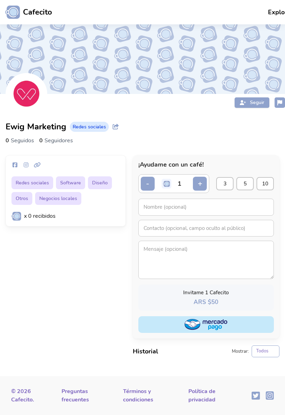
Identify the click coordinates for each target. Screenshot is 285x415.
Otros (22, 198)
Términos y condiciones (138, 396)
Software (70, 182)
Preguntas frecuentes (75, 396)
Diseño (100, 182)
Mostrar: (240, 351)
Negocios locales (58, 198)
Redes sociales (32, 182)
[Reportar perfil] (280, 102)
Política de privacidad (201, 396)
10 (265, 183)
